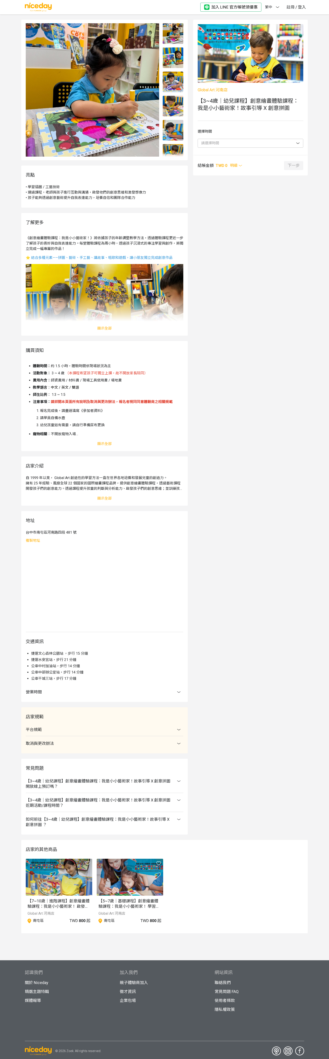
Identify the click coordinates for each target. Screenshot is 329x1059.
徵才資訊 (128, 991)
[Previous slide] (173, 25)
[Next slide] (173, 154)
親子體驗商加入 (134, 982)
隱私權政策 (225, 1009)
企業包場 (128, 1000)
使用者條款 (225, 1000)
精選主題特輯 (37, 991)
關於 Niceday (36, 982)
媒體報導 (33, 1000)
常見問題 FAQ (227, 991)
